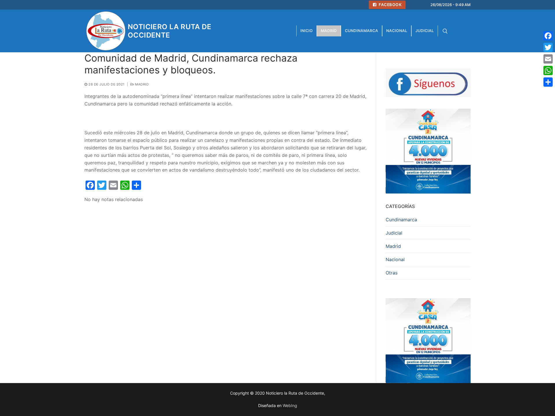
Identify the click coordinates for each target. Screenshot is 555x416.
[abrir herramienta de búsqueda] (445, 31)
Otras (391, 273)
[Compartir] (548, 82)
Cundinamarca (401, 219)
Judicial (394, 233)
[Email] (548, 59)
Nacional (395, 259)
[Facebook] (548, 36)
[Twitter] (548, 47)
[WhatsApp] (548, 70)
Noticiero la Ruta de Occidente (169, 31)
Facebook (390, 4)
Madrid (141, 84)
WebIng (290, 405)
